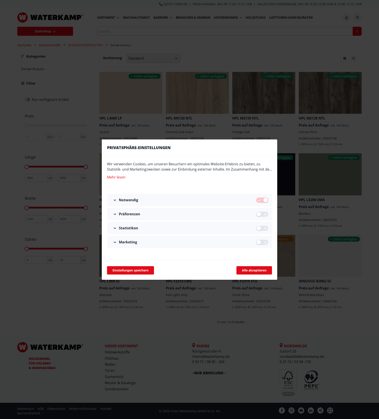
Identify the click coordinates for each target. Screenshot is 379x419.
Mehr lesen (116, 177)
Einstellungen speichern (130, 270)
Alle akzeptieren (254, 270)
